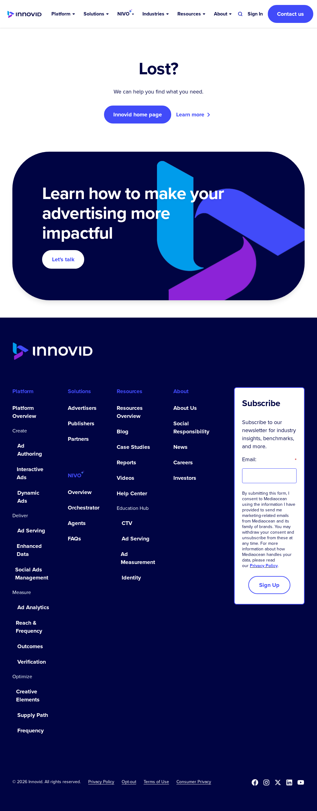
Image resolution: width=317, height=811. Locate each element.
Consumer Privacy (193, 781)
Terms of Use (156, 781)
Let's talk (63, 259)
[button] (64, 14)
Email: (269, 459)
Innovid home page (137, 115)
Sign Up (269, 585)
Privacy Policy (264, 565)
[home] (24, 14)
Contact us (290, 14)
